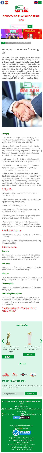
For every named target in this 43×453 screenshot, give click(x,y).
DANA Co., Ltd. (21, 428)
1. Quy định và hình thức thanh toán (21, 438)
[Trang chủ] (3, 43)
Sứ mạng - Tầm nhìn (23, 43)
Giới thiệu (9, 43)
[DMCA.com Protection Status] (21, 417)
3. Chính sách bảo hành (21, 442)
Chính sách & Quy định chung (21, 449)
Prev (3, 341)
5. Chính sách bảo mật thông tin (21, 447)
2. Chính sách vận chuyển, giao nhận (21, 440)
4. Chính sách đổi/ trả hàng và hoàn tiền (21, 445)
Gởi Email (31, 394)
